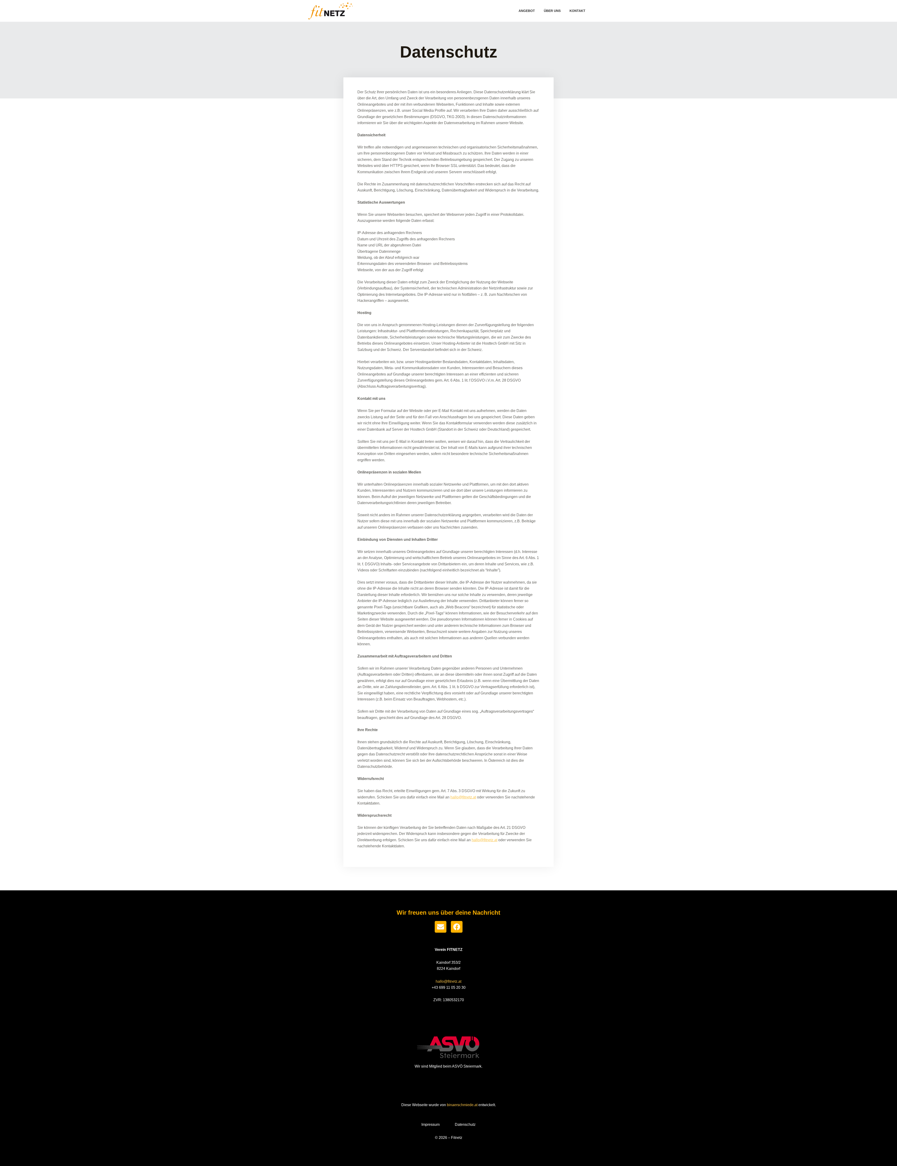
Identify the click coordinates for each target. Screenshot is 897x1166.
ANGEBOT (527, 11)
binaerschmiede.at (462, 1105)
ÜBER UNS (552, 11)
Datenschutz (465, 1124)
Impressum (430, 1124)
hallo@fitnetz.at (463, 797)
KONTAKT (577, 11)
